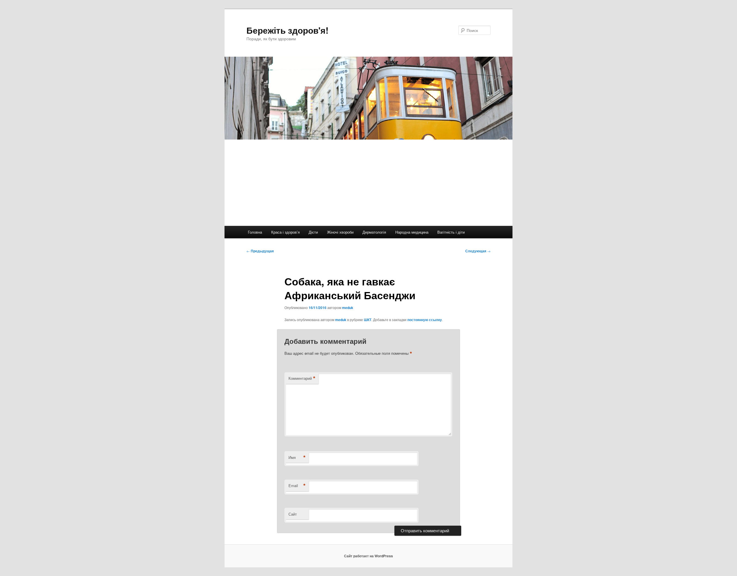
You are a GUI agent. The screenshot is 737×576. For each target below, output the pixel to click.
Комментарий (302, 378)
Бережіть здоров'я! (287, 30)
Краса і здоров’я (285, 232)
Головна (255, 232)
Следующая (478, 250)
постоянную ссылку (424, 319)
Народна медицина (411, 232)
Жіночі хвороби (340, 232)
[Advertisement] (368, 182)
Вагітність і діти (451, 232)
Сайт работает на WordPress (368, 555)
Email (297, 485)
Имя (297, 457)
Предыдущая (260, 250)
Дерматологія (374, 232)
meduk (347, 307)
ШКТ (367, 319)
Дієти (313, 232)
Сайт (292, 514)
